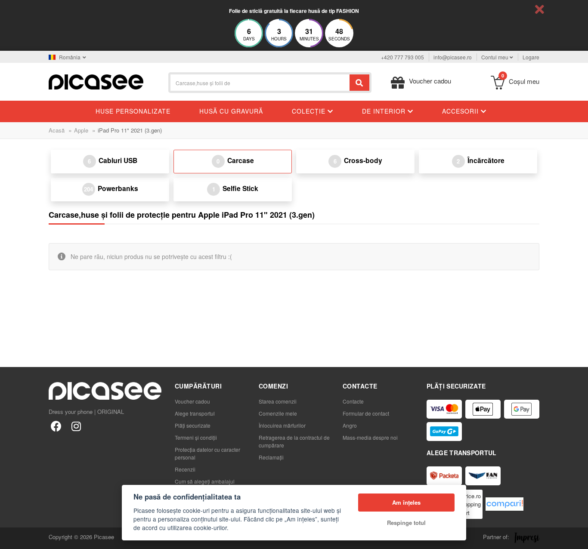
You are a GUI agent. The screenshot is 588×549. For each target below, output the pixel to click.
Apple (81, 130)
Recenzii (185, 469)
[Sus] (11, 538)
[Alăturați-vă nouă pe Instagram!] (76, 425)
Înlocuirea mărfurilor (282, 425)
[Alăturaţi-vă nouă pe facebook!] (56, 425)
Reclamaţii (271, 457)
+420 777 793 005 (402, 57)
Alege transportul (195, 413)
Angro (350, 425)
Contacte (353, 401)
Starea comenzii (278, 401)
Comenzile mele (278, 413)
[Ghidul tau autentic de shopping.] (504, 504)
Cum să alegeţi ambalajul (205, 481)
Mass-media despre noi (370, 437)
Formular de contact (366, 413)
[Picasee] (96, 81)
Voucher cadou (192, 401)
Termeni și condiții (196, 437)
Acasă (57, 130)
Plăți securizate (192, 425)
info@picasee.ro (452, 57)
